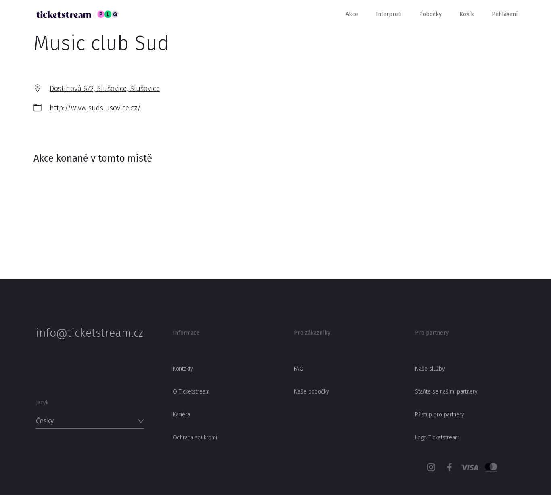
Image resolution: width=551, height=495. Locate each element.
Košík (466, 14)
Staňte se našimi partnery (446, 391)
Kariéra (181, 414)
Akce (352, 14)
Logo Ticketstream (437, 437)
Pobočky (430, 14)
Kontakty (183, 368)
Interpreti (388, 14)
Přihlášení (505, 14)
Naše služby (430, 368)
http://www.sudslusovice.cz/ (95, 108)
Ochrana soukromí (195, 437)
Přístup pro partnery (439, 414)
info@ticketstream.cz (89, 333)
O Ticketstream (191, 391)
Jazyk (42, 402)
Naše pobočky (311, 391)
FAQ (298, 368)
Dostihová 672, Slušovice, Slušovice (105, 88)
